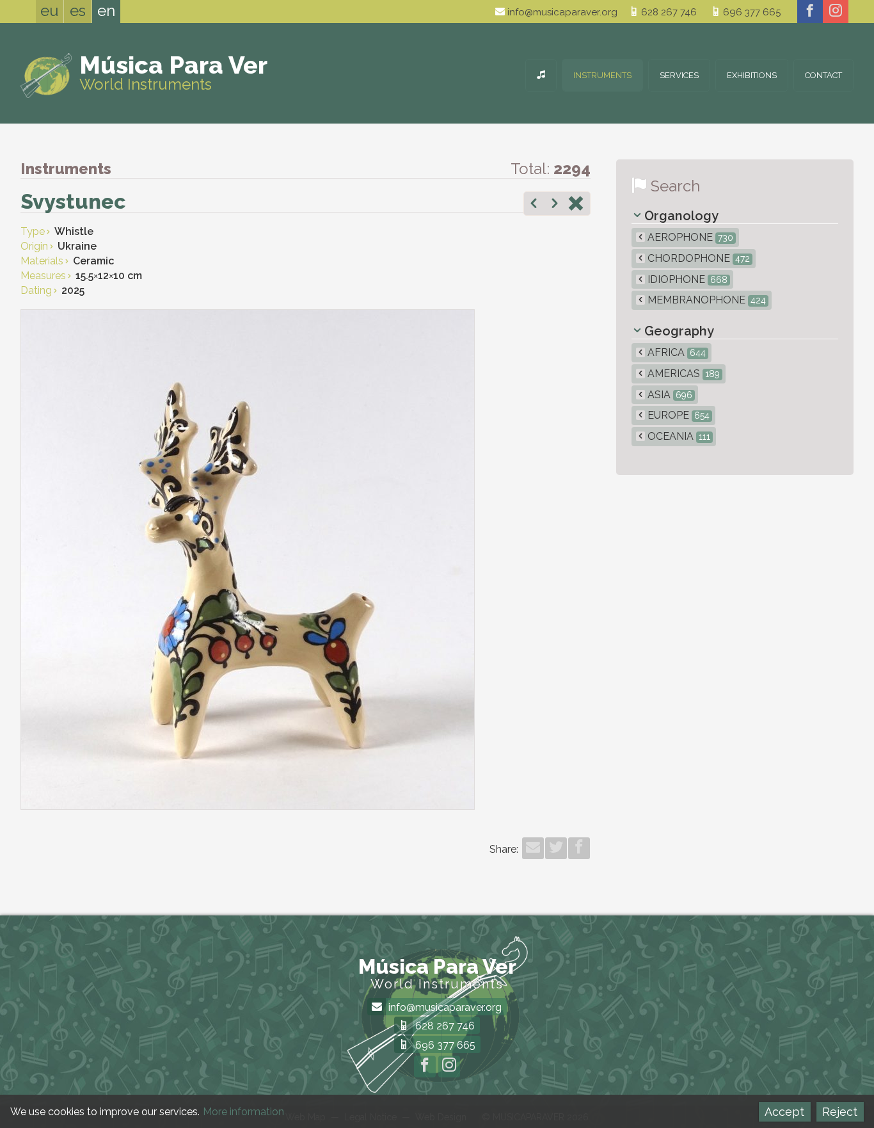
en (106, 10)
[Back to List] (576, 204)
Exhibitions (752, 75)
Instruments (602, 75)
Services (679, 75)
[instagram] (835, 11)
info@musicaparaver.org (561, 12)
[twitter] (556, 848)
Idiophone (686, 279)
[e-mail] (533, 848)
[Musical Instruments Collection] (541, 75)
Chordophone (697, 258)
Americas (682, 373)
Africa (675, 352)
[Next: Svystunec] (554, 204)
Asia (668, 395)
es (78, 10)
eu (49, 10)
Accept (784, 1111)
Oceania (677, 436)
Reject (839, 1111)
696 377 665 (750, 12)
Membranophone (705, 300)
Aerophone (689, 237)
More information (243, 1112)
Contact (823, 75)
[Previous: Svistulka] (533, 204)
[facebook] (810, 11)
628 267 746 (668, 12)
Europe (677, 415)
